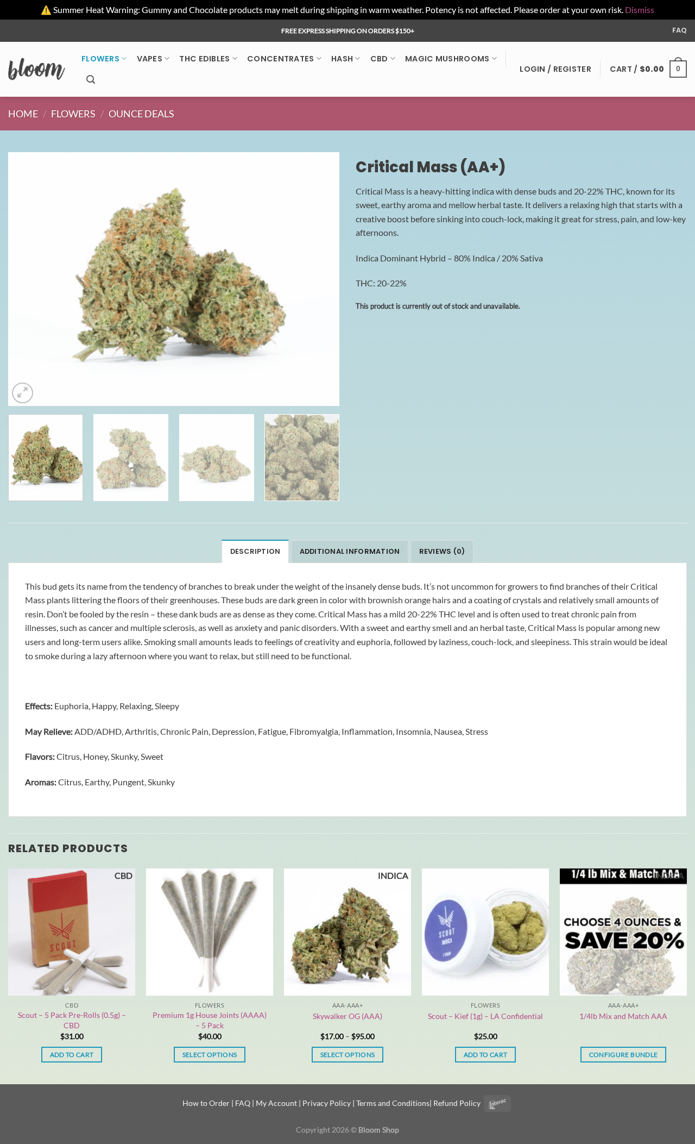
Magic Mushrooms (447, 58)
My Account (276, 1103)
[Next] (319, 279)
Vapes (149, 58)
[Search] (90, 79)
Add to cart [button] (72, 1054)
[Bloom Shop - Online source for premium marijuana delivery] (36, 69)
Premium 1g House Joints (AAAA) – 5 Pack (210, 1020)
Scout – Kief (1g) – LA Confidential (485, 1016)
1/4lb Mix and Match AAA (623, 1016)
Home (23, 114)
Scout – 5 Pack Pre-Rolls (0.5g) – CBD (72, 1020)
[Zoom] (22, 393)
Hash (342, 58)
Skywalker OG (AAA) (347, 1016)
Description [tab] (255, 551)
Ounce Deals (141, 114)
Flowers (100, 58)
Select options (209, 1054)
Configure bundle (623, 1054)
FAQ (679, 30)
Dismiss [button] (639, 9)
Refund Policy (457, 1103)
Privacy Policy (326, 1103)
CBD (379, 58)
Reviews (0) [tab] (442, 551)
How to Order (206, 1103)
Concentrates (280, 58)
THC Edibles (204, 58)
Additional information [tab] (350, 551)
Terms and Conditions (392, 1103)
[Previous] (28, 279)
